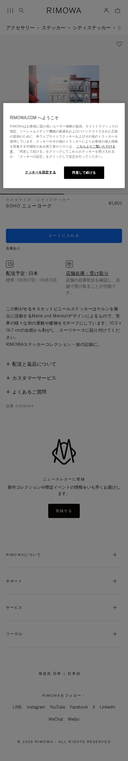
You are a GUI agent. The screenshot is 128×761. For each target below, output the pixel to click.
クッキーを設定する (40, 172)
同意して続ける (84, 172)
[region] (64, 145)
